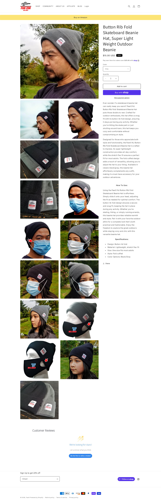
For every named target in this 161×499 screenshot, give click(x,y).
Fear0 (28, 497)
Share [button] (107, 263)
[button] (129, 6)
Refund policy (49, 497)
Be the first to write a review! (80, 456)
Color (105, 64)
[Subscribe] (57, 479)
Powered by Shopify (36, 497)
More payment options (121, 98)
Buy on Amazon (80, 17)
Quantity (106, 74)
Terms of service (61, 497)
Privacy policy (73, 497)
